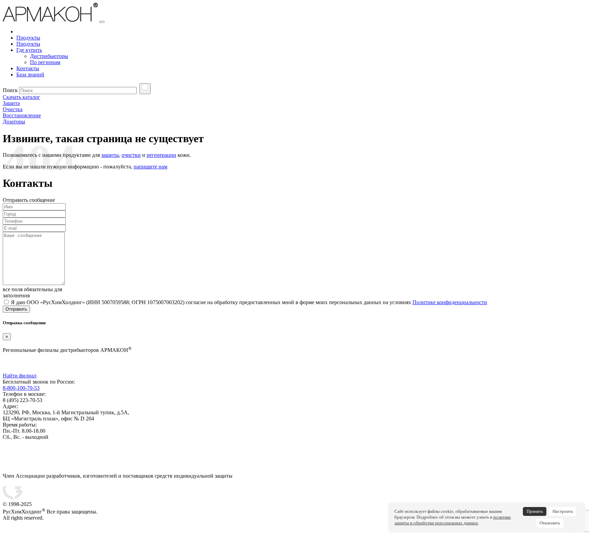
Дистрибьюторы (49, 56)
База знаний (30, 74)
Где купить (29, 50)
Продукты (28, 38)
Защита (11, 103)
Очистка (12, 109)
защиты (110, 155)
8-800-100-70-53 (21, 388)
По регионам (45, 62)
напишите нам (150, 166)
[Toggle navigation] (102, 22)
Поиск (10, 90)
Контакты (27, 68)
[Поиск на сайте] (145, 88)
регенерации (161, 155)
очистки (131, 155)
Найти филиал (19, 375)
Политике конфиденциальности (449, 302)
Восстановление (22, 115)
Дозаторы (14, 121)
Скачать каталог (21, 97)
